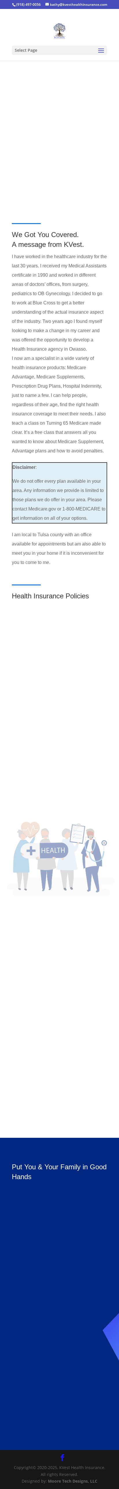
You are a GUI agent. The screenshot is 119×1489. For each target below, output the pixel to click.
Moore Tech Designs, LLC (72, 1481)
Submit (84, 1384)
